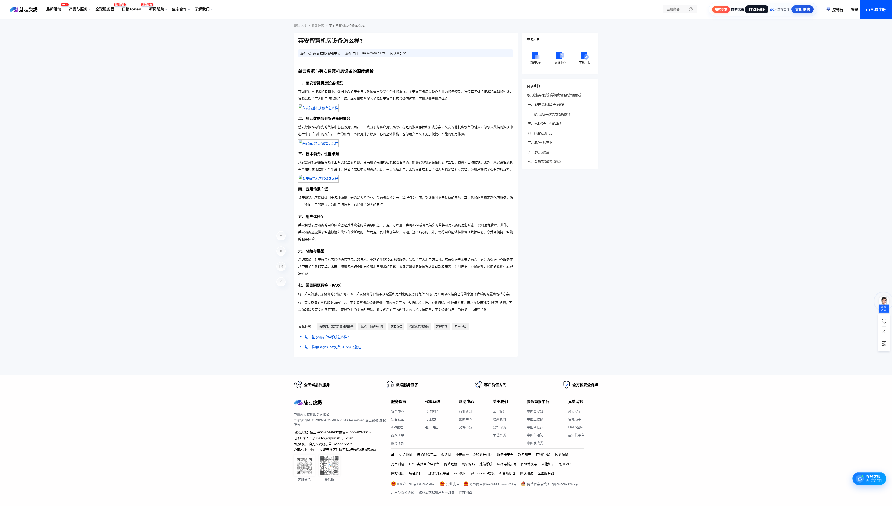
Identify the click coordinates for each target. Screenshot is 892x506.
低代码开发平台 (437, 473)
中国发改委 (535, 443)
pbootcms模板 (483, 473)
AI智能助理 (507, 473)
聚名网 (446, 455)
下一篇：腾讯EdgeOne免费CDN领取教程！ (331, 347)
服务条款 (397, 443)
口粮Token (133, 7)
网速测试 (526, 473)
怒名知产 (524, 455)
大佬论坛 (547, 464)
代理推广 (431, 419)
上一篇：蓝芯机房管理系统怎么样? (323, 337)
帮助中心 (465, 419)
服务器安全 (505, 455)
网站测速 (397, 473)
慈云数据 (396, 326)
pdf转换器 (529, 464)
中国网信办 (535, 427)
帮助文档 (300, 26)
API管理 (397, 427)
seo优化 (460, 473)
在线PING (543, 455)
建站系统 (485, 464)
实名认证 (397, 419)
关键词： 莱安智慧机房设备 (336, 326)
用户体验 (460, 326)
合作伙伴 (431, 411)
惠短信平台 (576, 435)
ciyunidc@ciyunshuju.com (332, 438)
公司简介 (499, 411)
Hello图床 (575, 427)
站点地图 (405, 455)
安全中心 (397, 411)
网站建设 (450, 464)
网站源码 (561, 455)
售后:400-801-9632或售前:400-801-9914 (340, 432)
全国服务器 (546, 473)
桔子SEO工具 (427, 455)
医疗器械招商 (507, 464)
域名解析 (415, 473)
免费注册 (878, 9)
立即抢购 (802, 9)
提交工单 (397, 435)
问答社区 (317, 26)
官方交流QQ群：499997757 (330, 444)
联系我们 (499, 419)
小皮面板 (462, 455)
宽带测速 (397, 464)
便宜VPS (565, 464)
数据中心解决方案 (372, 326)
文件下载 (465, 427)
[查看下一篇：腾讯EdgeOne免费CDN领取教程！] (281, 251)
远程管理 (441, 326)
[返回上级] (281, 281)
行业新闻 (465, 411)
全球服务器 (105, 7)
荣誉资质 (499, 435)
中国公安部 (535, 411)
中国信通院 (535, 435)
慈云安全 (574, 411)
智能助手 (574, 419)
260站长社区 (482, 455)
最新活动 (54, 7)
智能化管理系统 (419, 326)
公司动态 (499, 427)
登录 (854, 9)
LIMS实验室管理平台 (424, 464)
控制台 (837, 10)
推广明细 (431, 427)
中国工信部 (535, 419)
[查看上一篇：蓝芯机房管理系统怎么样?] (281, 235)
